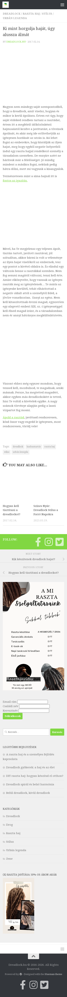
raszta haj (49, 446)
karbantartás (34, 446)
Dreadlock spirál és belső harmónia (30, 784)
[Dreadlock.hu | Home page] (6, 4)
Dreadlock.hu (16, 41)
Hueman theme (53, 974)
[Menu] (62, 4)
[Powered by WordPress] (20, 974)
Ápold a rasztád (13, 417)
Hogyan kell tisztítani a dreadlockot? (11, 510)
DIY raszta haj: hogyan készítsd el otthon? (34, 776)
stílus (6, 452)
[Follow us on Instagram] (48, 541)
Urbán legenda (15, 18)
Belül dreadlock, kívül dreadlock (28, 793)
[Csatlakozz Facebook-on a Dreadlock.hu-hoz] (38, 541)
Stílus (47, 13)
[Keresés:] (26, 732)
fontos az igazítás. (15, 180)
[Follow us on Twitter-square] (59, 541)
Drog (9, 824)
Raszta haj (31, 13)
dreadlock (18, 446)
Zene (9, 858)
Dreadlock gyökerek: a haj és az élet (30, 767)
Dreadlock (11, 13)
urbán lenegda (20, 452)
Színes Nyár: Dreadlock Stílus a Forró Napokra (46, 510)
